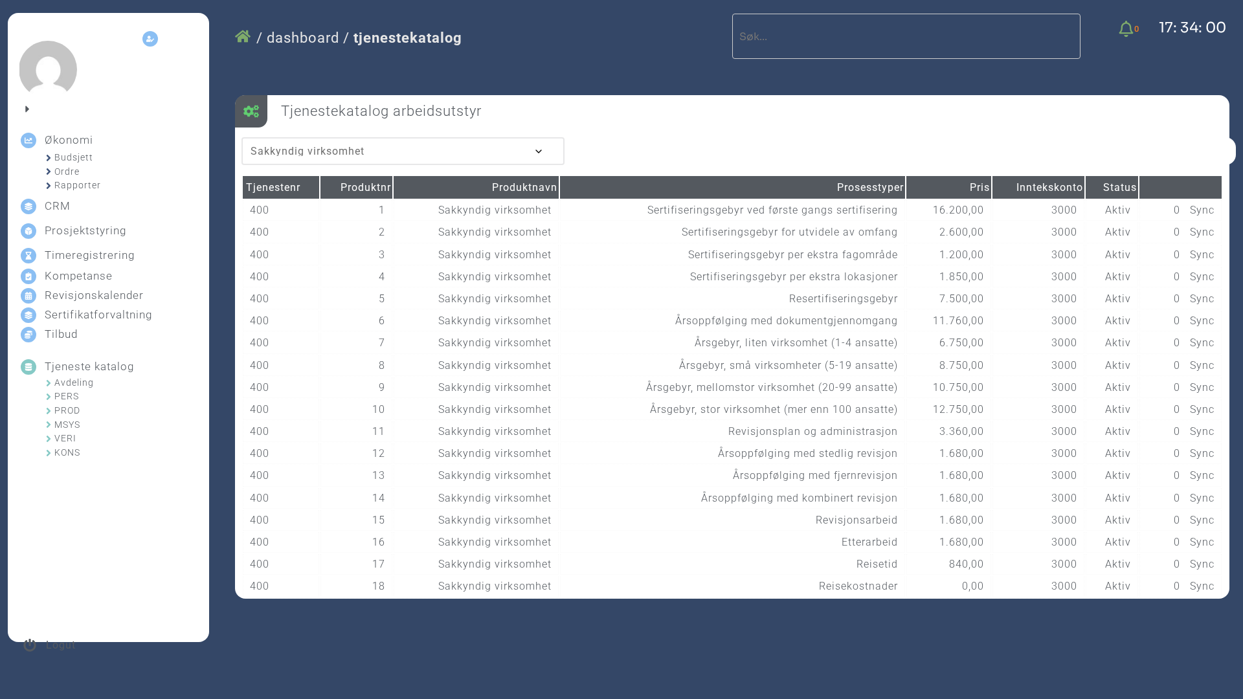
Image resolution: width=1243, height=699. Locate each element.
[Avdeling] (48, 383)
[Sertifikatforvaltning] (28, 315)
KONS (67, 452)
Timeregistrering (90, 255)
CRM (58, 205)
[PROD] (48, 411)
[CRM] (28, 206)
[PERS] (48, 397)
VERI (65, 438)
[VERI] (48, 439)
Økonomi (69, 139)
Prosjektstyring (85, 230)
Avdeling (74, 382)
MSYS (67, 424)
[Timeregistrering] (28, 255)
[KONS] (48, 453)
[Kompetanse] (28, 276)
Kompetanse (79, 275)
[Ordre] (48, 171)
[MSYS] (48, 424)
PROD (67, 410)
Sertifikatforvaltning (98, 314)
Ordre (67, 171)
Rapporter (77, 185)
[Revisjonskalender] (28, 295)
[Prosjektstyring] (28, 231)
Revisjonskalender (94, 295)
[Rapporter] (48, 186)
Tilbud (61, 333)
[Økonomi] (28, 140)
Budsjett (73, 157)
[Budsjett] (48, 158)
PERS (66, 396)
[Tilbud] (28, 334)
